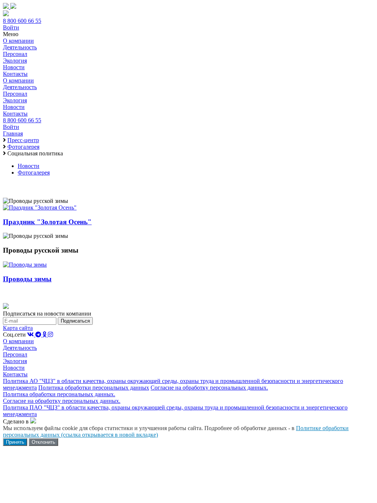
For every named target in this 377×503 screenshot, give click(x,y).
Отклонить (43, 442)
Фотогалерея (34, 172)
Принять (15, 442)
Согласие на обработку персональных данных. (209, 387)
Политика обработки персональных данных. (59, 394)
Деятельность (20, 47)
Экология (15, 60)
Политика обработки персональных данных (93, 387)
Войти (11, 27)
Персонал (15, 54)
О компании (18, 41)
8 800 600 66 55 (22, 21)
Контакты (15, 74)
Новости (14, 67)
